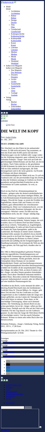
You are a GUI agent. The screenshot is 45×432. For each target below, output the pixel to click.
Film (13, 27)
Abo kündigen (11, 392)
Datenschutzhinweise (14, 394)
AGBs (8, 399)
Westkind (14, 63)
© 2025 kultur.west (13, 385)
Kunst (13, 45)
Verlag (8, 100)
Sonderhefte (15, 86)
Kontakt (9, 387)
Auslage (14, 95)
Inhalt (8, 9)
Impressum (10, 396)
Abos (13, 91)
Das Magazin (16, 72)
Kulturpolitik (16, 41)
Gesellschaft (16, 32)
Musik (13, 59)
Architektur (15, 13)
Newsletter (10, 403)
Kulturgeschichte (17, 36)
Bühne (13, 18)
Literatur (14, 50)
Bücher (14, 104)
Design (14, 22)
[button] (8, 361)
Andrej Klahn (10, 137)
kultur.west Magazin (14, 68)
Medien (14, 54)
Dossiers (14, 77)
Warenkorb (5, 430)
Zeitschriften (16, 109)
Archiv (13, 81)
